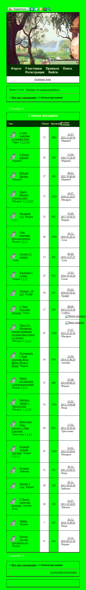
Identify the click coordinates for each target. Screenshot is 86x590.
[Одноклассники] (41, 9)
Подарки (24, 468)
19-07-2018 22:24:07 (68, 195)
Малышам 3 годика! (26, 274)
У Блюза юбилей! (24, 156)
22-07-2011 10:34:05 (68, 503)
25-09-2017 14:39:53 (68, 215)
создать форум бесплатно (63, 572)
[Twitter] (36, 9)
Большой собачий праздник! (20, 449)
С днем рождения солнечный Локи (21, 136)
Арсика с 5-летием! (26, 256)
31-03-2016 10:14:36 (68, 274)
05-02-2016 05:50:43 (68, 291)
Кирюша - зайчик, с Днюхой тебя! (21, 403)
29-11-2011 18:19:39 (68, 484)
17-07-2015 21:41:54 (68, 332)
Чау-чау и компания (23, 97)
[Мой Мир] (45, 9)
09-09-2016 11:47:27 (68, 256)
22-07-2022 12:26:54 (68, 136)
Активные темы (42, 79)
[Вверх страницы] (75, 316)
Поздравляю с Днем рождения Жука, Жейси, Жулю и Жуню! (22, 359)
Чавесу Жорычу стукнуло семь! (20, 195)
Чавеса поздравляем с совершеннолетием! (23, 381)
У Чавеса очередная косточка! (21, 502)
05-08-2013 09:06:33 (68, 381)
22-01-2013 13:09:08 (68, 403)
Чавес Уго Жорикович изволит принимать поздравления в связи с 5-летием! (23, 331)
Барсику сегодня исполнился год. (20, 539)
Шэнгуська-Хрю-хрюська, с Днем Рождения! (22, 426)
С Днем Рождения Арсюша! (21, 309)
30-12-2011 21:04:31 (68, 468)
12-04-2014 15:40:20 (68, 358)
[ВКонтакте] (32, 9)
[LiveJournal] (49, 9)
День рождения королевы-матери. (21, 235)
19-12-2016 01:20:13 (68, 235)
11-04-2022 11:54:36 (68, 156)
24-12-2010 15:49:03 (68, 521)
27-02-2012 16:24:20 (68, 426)
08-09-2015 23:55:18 (68, 308)
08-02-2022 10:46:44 (68, 175)
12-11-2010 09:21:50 (68, 540)
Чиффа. (24, 521)
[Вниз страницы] (74, 322)
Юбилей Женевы (24, 175)
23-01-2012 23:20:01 (68, 450)
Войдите (30, 89)
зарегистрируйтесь (49, 89)
